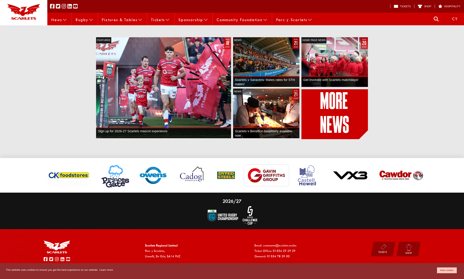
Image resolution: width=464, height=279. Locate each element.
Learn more (106, 269)
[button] (436, 19)
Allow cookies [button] (447, 270)
